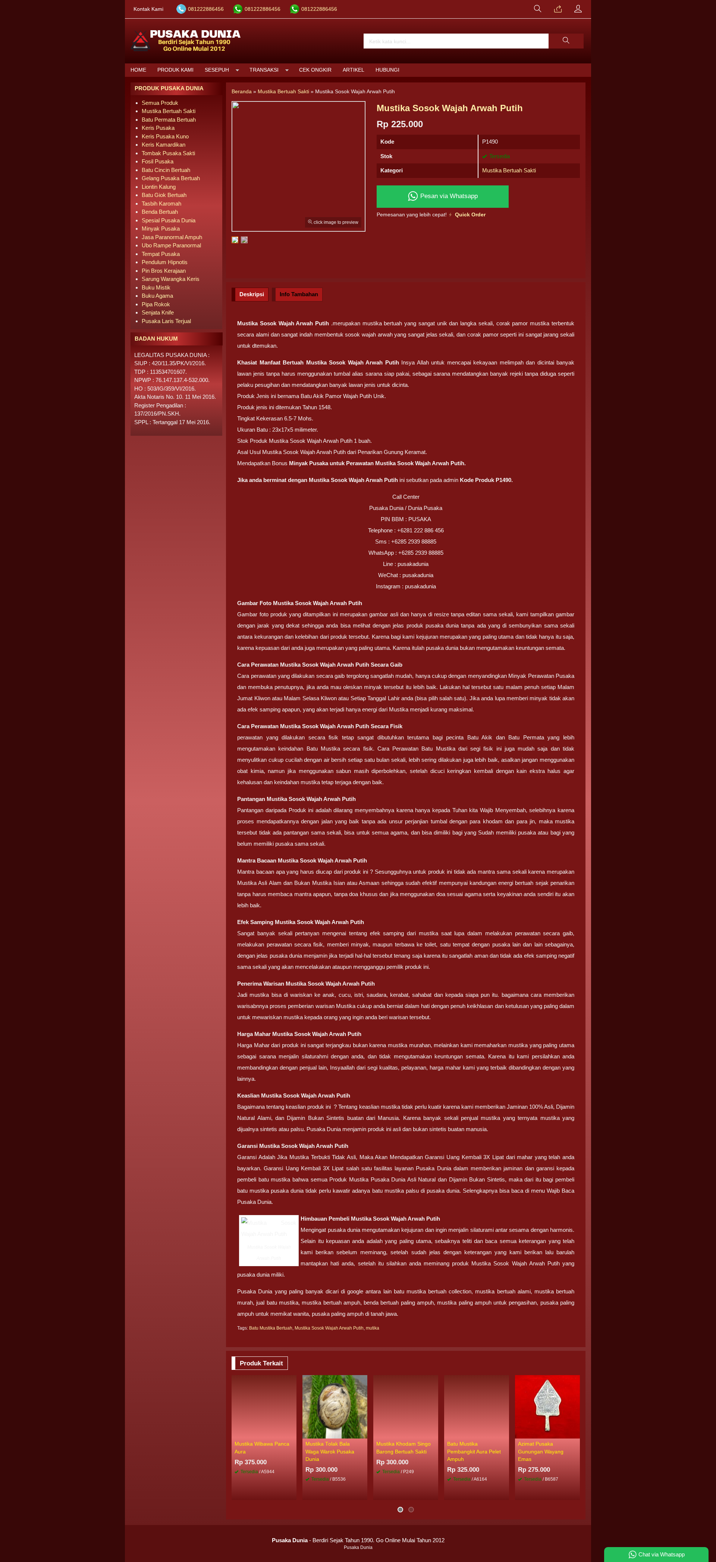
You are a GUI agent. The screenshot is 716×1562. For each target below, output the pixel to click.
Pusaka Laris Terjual (166, 321)
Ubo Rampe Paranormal (171, 245)
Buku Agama (157, 295)
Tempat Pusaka (161, 254)
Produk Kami (175, 70)
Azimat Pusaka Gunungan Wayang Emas (540, 1451)
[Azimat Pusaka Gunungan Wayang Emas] (547, 1406)
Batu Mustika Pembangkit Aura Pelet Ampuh (474, 1451)
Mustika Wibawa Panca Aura (262, 1447)
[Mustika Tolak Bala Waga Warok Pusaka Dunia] (334, 1406)
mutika (372, 1328)
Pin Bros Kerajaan (164, 270)
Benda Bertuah (160, 212)
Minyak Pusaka (161, 228)
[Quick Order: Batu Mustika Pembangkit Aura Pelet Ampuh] (504, 1432)
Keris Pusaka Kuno (165, 136)
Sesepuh (217, 70)
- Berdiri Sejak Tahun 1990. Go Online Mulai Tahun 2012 (358, 1540)
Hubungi (387, 70)
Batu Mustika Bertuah (270, 1328)
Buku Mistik (156, 287)
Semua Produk (160, 103)
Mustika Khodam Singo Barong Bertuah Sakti (403, 1447)
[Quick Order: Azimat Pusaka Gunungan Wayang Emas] (575, 1432)
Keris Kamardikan (163, 144)
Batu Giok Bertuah (164, 195)
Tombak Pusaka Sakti (168, 153)
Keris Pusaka (158, 128)
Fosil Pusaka (157, 161)
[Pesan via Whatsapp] (558, 9)
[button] (566, 41)
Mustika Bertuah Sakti (509, 170)
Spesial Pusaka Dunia (168, 220)
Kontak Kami (148, 9)
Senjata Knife (158, 312)
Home (138, 70)
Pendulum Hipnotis (165, 262)
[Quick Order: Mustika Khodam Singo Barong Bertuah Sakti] (433, 1432)
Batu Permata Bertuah (169, 119)
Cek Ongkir (315, 70)
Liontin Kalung (159, 187)
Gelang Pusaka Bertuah (171, 178)
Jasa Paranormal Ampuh (172, 237)
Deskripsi (251, 294)
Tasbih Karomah (161, 203)
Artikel (353, 70)
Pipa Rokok (156, 304)
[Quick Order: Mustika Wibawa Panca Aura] (292, 1432)
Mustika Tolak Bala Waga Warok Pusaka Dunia (329, 1451)
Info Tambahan (299, 294)
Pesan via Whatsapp (448, 195)
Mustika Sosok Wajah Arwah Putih (329, 1328)
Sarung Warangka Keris (171, 279)
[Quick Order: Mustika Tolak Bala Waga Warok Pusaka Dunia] (363, 1432)
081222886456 (206, 9)
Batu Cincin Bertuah (166, 170)
